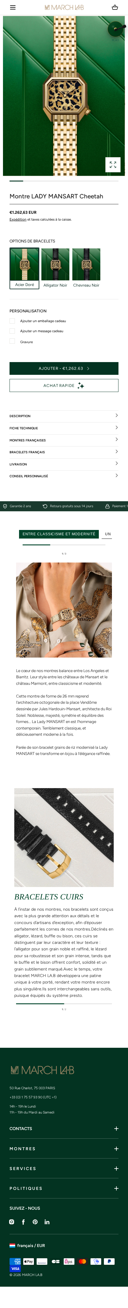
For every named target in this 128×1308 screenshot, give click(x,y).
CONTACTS (21, 1128)
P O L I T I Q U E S (26, 1188)
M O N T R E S (22, 1148)
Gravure (26, 342)
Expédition (18, 219)
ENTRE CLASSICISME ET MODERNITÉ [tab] (59, 534)
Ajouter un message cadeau (41, 331)
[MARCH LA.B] (64, 7)
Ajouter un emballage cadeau (43, 321)
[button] (13, 7)
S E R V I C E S (23, 1168)
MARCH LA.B (32, 1275)
